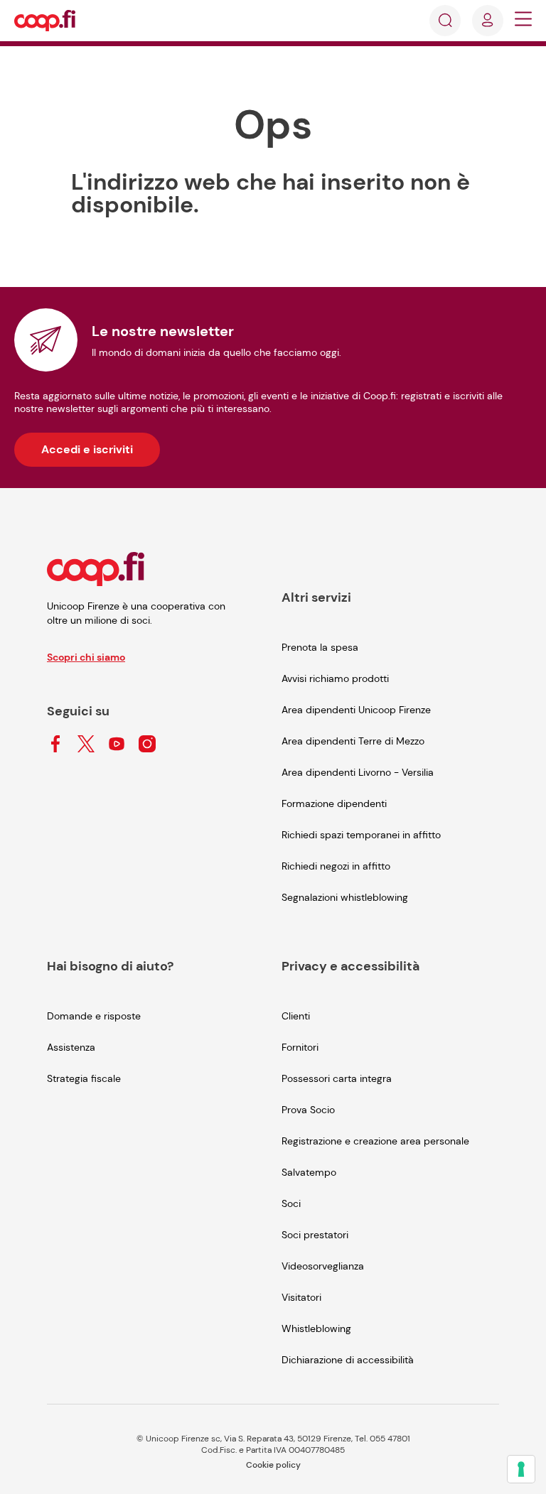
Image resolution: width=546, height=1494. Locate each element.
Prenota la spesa (320, 647)
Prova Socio (308, 1109)
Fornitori (300, 1047)
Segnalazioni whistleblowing (345, 897)
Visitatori (301, 1297)
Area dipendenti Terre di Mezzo (353, 741)
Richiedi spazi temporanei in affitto (361, 834)
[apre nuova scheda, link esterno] (55, 744)
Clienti (296, 1016)
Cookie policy (273, 1465)
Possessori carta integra (337, 1078)
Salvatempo (309, 1172)
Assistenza (71, 1047)
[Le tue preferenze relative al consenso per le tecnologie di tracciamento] (521, 1469)
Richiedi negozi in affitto (336, 866)
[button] (523, 21)
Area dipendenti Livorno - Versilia (358, 772)
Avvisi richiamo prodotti (335, 678)
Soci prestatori (315, 1234)
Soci (291, 1203)
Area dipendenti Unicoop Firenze (356, 709)
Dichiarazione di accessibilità (348, 1359)
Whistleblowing (316, 1328)
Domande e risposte (94, 1016)
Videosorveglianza (323, 1266)
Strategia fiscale (84, 1078)
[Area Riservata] (487, 20)
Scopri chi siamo (86, 657)
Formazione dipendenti (334, 803)
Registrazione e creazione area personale (375, 1141)
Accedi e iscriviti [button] (87, 449)
